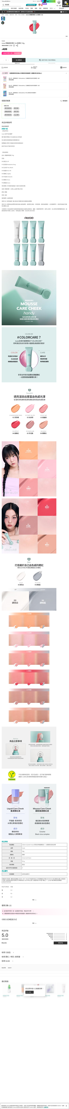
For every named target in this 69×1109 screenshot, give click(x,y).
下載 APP (34, 1)
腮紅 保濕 (16, 111)
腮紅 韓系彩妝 (8, 115)
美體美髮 (45, 8)
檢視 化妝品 (6, 952)
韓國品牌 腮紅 (8, 111)
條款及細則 (11, 79)
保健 (40, 8)
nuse (3, 41)
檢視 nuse (6, 961)
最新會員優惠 (5, 9)
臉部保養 (21, 8)
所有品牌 (61, 8)
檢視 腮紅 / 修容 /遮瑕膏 (11, 957)
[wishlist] (14, 45)
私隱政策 (46, 1107)
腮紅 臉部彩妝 (8, 108)
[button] (65, 3)
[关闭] (66, 1106)
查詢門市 (38, 1)
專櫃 (36, 8)
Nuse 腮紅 (16, 115)
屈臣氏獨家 (14, 8)
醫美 (32, 8)
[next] (54, 8)
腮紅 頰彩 (16, 108)
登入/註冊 (28, 992)
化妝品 (27, 8)
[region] (34, 1106)
